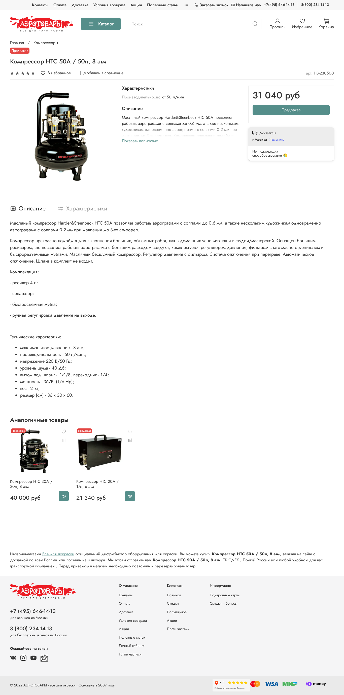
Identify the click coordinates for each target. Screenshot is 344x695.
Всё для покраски (58, 554)
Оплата (59, 5)
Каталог (106, 24)
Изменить (276, 139)
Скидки (173, 603)
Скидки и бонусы (223, 603)
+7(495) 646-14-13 (279, 4)
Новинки (174, 595)
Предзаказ (291, 110)
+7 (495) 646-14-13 (33, 611)
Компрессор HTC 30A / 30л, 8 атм (31, 484)
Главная (17, 43)
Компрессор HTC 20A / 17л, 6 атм (97, 484)
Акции (136, 5)
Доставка (80, 5)
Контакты (40, 5)
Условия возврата (109, 5)
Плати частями (130, 654)
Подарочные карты (224, 595)
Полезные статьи (162, 5)
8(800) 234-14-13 (315, 4)
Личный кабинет (131, 645)
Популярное (177, 611)
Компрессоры (45, 43)
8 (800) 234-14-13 (31, 628)
